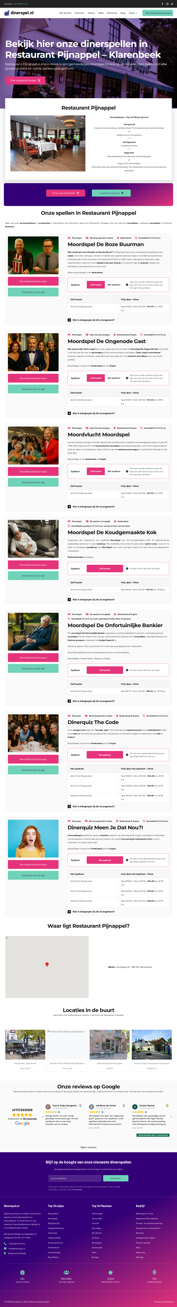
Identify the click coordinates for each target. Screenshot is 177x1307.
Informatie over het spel (33, 292)
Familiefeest (54, 1247)
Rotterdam (97, 1218)
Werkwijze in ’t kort (145, 1213)
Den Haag (96, 1228)
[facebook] (163, 4)
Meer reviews (89, 1147)
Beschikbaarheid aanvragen (33, 281)
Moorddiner (53, 1213)
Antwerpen (97, 1247)
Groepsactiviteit (55, 1242)
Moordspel (53, 1218)
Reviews (140, 1233)
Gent (94, 1252)
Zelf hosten (95, 285)
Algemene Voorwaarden (147, 1218)
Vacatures (140, 1252)
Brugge (95, 1257)
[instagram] (167, 4)
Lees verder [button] (50, 1128)
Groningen (97, 1242)
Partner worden (143, 1242)
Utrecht (95, 1223)
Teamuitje (52, 1233)
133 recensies (30, 1118)
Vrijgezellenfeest (56, 1228)
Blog (138, 1247)
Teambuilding (54, 1238)
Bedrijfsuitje (54, 1223)
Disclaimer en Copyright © (148, 1228)
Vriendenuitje (54, 1252)
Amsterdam (97, 1213)
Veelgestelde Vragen (145, 1238)
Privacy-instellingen (163, 1301)
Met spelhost (114, 285)
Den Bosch (97, 1233)
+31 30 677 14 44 (20, 4)
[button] (171, 1117)
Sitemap (140, 1257)
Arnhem (95, 1238)
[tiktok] (172, 4)
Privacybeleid (77, 1190)
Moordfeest (53, 1257)
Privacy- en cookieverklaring (149, 1223)
